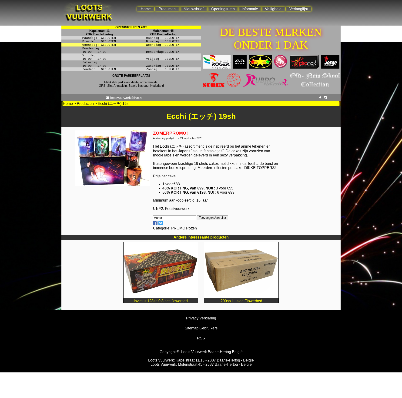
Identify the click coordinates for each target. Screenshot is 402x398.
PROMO (178, 228)
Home (146, 9)
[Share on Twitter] (160, 223)
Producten (167, 9)
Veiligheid (273, 9)
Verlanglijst (298, 9)
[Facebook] (320, 98)
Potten (191, 228)
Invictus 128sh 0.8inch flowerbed (161, 301)
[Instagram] (325, 98)
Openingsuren (223, 9)
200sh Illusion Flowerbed (241, 301)
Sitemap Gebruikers (201, 328)
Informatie (250, 9)
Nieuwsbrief (193, 9)
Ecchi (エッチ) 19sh (114, 104)
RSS (201, 338)
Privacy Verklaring (201, 318)
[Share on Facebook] (155, 223)
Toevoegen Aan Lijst (212, 217)
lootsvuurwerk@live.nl (126, 98)
